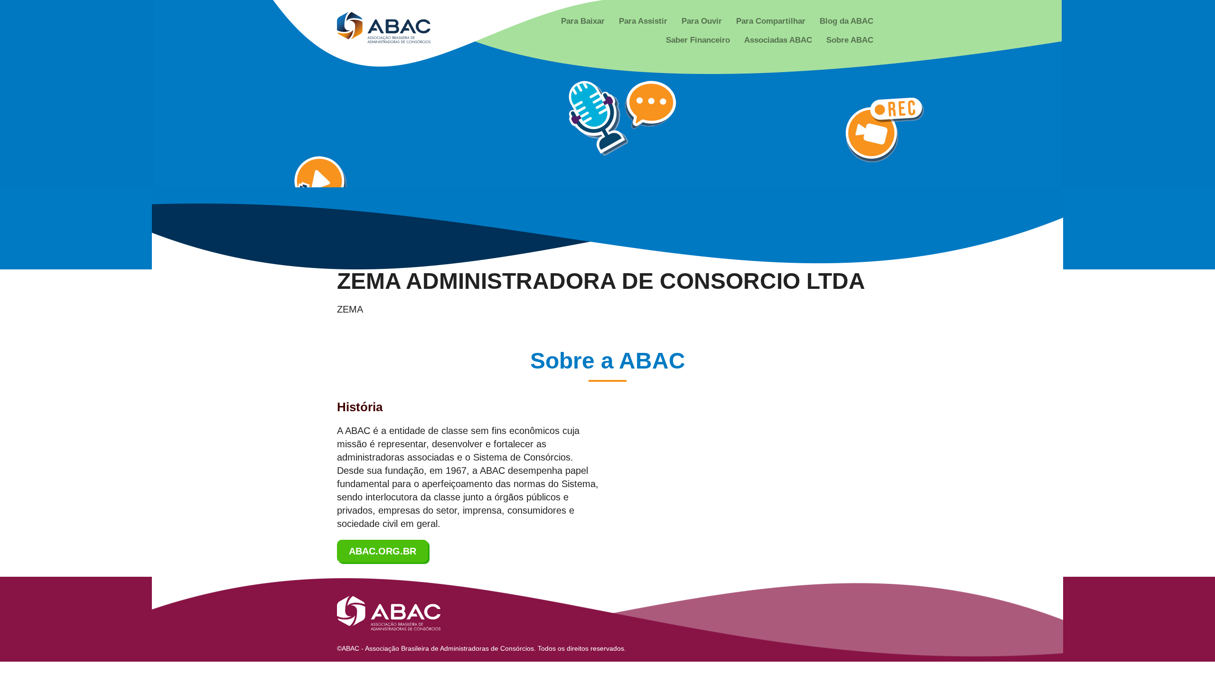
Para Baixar (583, 21)
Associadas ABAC (778, 40)
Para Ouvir (702, 21)
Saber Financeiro (698, 40)
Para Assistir (643, 21)
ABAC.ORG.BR (382, 551)
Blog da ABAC (846, 21)
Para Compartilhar (770, 21)
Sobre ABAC (849, 40)
